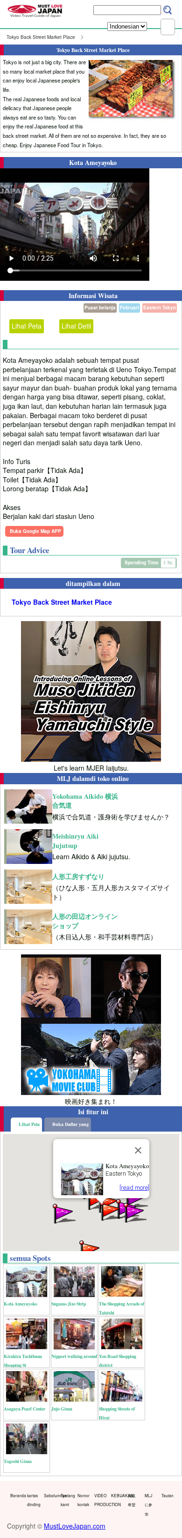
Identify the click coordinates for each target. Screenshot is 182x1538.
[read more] (134, 1187)
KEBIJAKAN (117, 1495)
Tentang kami (67, 1500)
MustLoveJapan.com (74, 1525)
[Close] (138, 1150)
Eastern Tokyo (159, 307)
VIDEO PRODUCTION (100, 1500)
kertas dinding (33, 1500)
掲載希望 (131, 1500)
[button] (63, 1213)
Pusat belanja (100, 307)
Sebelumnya (50, 1495)
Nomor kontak (83, 1500)
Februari (129, 307)
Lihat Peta (27, 325)
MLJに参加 (148, 1504)
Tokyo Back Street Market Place (41, 37)
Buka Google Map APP (35, 531)
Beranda (16, 1495)
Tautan (167, 1495)
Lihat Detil (76, 325)
